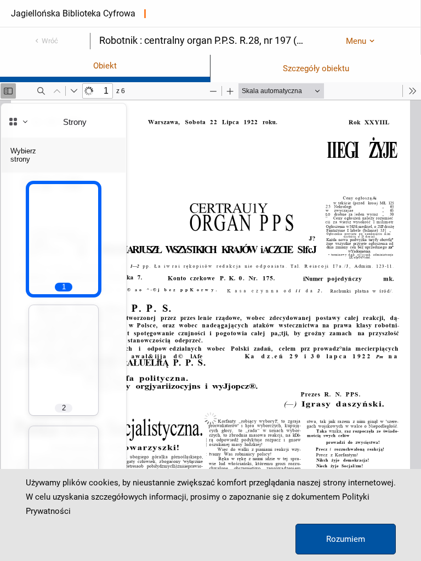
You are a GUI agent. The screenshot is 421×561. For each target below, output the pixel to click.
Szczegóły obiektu (316, 68)
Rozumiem (345, 539)
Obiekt (105, 66)
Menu (356, 41)
